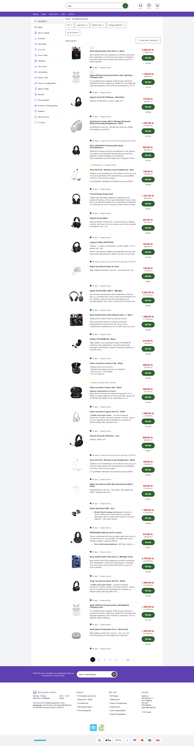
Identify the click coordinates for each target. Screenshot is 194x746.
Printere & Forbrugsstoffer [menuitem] (47, 105)
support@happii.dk (64, 705)
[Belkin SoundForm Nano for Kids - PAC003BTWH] (77, 271)
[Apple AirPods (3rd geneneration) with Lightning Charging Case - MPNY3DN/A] (77, 77)
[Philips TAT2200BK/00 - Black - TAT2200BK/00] (77, 344)
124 (127, 659)
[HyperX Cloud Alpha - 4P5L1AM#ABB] (77, 223)
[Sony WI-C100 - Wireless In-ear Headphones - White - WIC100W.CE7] (77, 464)
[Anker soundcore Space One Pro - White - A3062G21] (77, 416)
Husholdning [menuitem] (42, 72)
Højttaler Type (97, 25)
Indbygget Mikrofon (115, 25)
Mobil (44, 14)
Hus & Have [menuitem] (42, 66)
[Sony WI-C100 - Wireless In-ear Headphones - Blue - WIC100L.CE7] (77, 174)
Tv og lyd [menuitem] (41, 122)
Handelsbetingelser (85, 707)
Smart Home (53, 14)
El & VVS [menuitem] (41, 49)
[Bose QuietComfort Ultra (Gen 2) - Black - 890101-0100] (77, 53)
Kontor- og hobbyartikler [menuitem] (47, 83)
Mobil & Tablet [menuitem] (43, 89)
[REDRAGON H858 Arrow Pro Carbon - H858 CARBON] (77, 537)
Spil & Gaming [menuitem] (43, 117)
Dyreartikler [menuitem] (42, 44)
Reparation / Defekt (85, 699)
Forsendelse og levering (87, 696)
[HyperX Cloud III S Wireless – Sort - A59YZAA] (77, 440)
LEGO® (71, 14)
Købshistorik (115, 707)
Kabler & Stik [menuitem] (43, 77)
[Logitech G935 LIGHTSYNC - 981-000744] (77, 247)
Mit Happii (114, 696)
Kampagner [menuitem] (42, 21)
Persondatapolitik (84, 710)
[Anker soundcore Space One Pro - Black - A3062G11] (77, 585)
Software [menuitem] (41, 111)
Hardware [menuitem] (41, 61)
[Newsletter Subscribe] (114, 674)
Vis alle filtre (74, 32)
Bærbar (35, 14)
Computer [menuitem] (41, 38)
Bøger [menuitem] (40, 27)
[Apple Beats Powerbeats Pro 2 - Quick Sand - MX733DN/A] (77, 634)
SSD (63, 14)
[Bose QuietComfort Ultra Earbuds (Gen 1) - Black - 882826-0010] (77, 319)
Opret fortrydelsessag (119, 703)
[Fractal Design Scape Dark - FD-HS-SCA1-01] (77, 198)
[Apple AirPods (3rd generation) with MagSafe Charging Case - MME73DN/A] (77, 610)
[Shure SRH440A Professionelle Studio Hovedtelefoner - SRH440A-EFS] (77, 150)
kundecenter (37, 705)
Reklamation (115, 699)
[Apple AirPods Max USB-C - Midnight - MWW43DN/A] (77, 295)
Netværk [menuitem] (41, 94)
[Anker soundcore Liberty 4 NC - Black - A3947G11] (77, 368)
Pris (68, 25)
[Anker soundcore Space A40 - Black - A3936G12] (77, 392)
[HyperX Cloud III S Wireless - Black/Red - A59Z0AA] (77, 102)
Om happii (147, 712)
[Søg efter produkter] (125, 5)
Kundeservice (83, 703)
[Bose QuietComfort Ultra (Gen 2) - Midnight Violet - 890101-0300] (77, 561)
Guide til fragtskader (118, 714)
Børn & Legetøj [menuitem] (43, 33)
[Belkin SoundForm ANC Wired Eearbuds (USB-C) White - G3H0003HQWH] (77, 489)
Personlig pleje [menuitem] (43, 100)
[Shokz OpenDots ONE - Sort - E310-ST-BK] (77, 513)
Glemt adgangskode (118, 710)
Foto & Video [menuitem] (43, 55)
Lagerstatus (81, 25)
